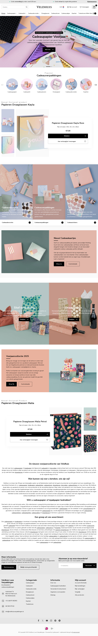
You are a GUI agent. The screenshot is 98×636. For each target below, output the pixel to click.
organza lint (90, 526)
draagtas (58, 528)
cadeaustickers (72, 485)
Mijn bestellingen (80, 586)
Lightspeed (55, 632)
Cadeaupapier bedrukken (58, 586)
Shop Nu (11, 384)
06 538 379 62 (9, 606)
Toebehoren (82, 13)
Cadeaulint (22, 13)
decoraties (53, 468)
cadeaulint (44, 468)
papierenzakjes (89, 538)
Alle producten (79, 595)
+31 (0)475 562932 (11, 601)
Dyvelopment (76, 632)
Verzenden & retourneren (58, 589)
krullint (62, 526)
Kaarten (74, 13)
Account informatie (81, 583)
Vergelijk (77, 592)
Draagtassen (45, 13)
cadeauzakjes (36, 513)
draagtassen (19, 472)
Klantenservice (92, 1)
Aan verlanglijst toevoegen (67, 141)
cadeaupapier (18, 468)
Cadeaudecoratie (33, 13)
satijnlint (71, 526)
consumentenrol (88, 508)
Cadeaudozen (55, 13)
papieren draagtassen (62, 530)
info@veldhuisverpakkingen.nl (14, 611)
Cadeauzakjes (65, 13)
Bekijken (67, 136)
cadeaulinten (39, 485)
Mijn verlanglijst (79, 589)
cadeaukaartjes (26, 513)
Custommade (73, 264)
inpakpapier (27, 468)
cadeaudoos (49, 528)
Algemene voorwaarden (57, 592)
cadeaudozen (48, 485)
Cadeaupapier (11, 13)
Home (3, 13)
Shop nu (59, 264)
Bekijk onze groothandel (28, 567)
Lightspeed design (65, 632)
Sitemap (52, 595)
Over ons (53, 583)
